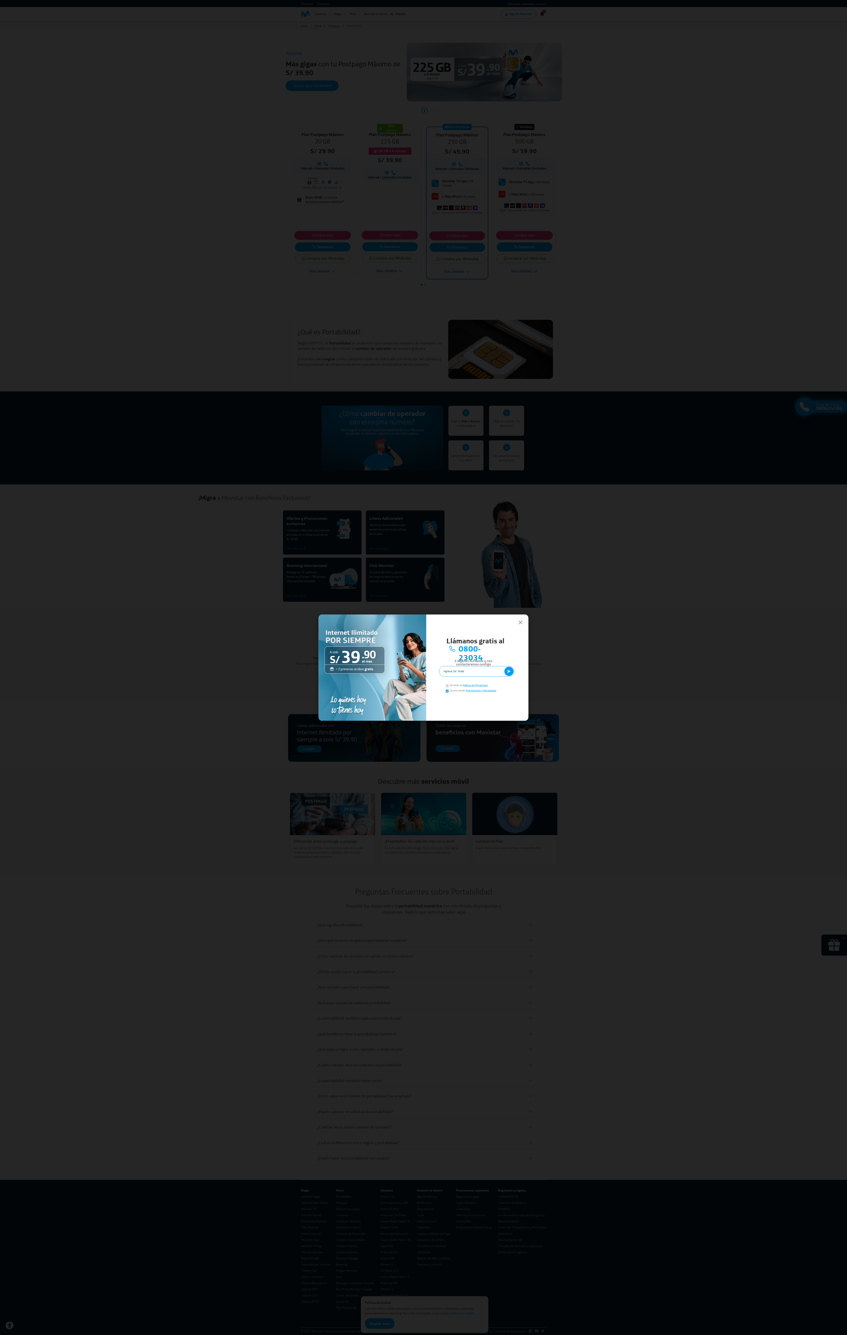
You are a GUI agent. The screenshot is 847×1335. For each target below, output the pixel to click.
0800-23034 (471, 648)
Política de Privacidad (475, 685)
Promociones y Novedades (481, 690)
